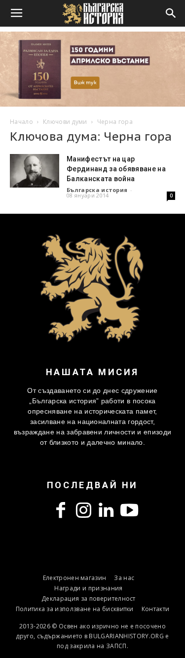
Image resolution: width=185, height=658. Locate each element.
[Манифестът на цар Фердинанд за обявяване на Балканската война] (34, 171)
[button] (171, 13)
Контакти (156, 609)
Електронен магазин (75, 578)
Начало (21, 121)
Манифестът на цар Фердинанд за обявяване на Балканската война (116, 169)
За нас (124, 578)
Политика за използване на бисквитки (75, 609)
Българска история (97, 190)
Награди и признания (88, 588)
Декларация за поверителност (88, 598)
